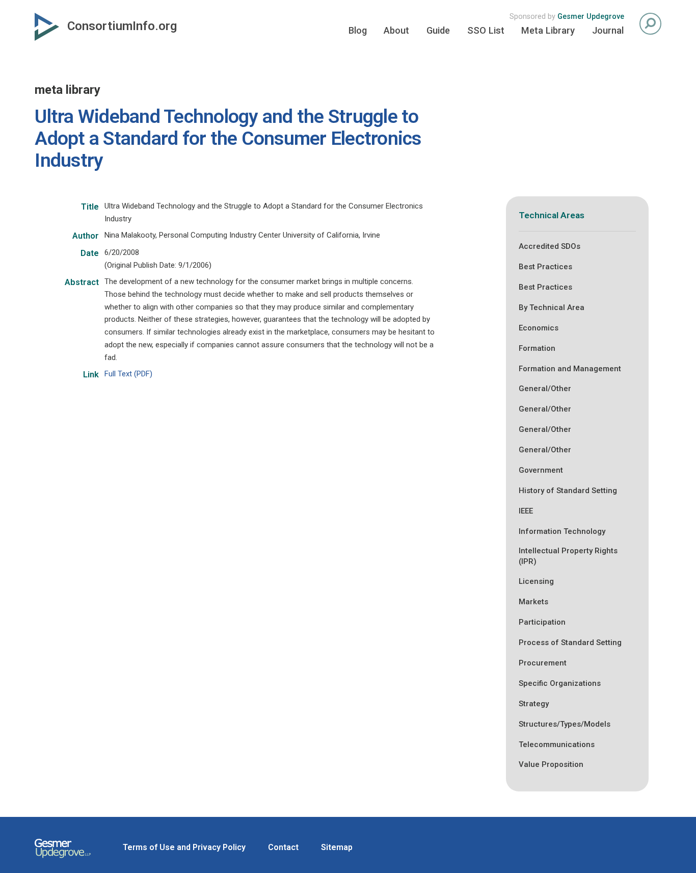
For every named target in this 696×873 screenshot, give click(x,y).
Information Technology (562, 531)
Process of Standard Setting (570, 642)
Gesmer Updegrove (590, 16)
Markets (533, 601)
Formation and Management (570, 368)
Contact (283, 847)
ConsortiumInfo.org (122, 26)
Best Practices (545, 266)
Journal (608, 30)
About (396, 30)
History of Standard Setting (568, 490)
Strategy (534, 703)
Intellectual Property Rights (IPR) (568, 556)
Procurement (543, 662)
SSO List (485, 30)
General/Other (545, 388)
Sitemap (337, 847)
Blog (358, 30)
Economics (538, 327)
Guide (438, 30)
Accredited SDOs (549, 246)
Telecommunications (557, 744)
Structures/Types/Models (564, 724)
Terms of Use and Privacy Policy (184, 847)
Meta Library (548, 30)
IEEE (526, 511)
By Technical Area (551, 307)
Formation (537, 348)
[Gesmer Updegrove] (63, 859)
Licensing (536, 581)
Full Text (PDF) (128, 373)
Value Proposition (551, 764)
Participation (542, 622)
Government (541, 470)
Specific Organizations (560, 683)
